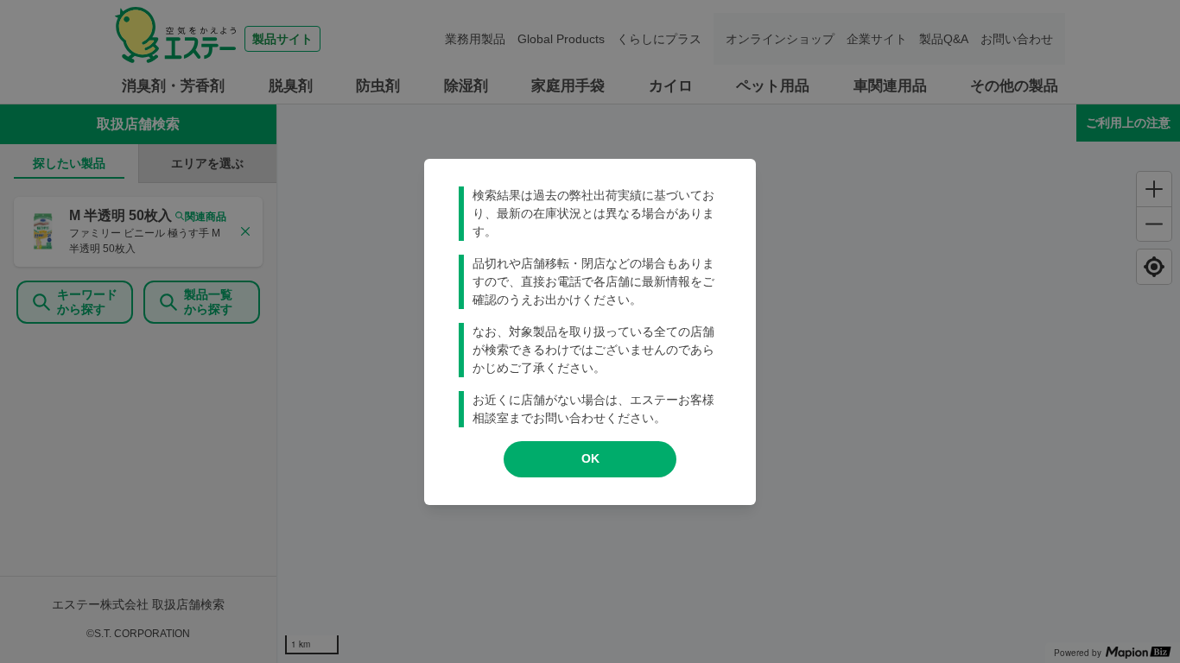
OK (590, 458)
